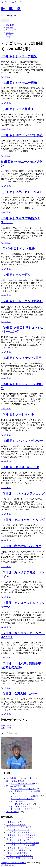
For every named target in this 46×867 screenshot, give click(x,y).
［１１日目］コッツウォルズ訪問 (20, 845)
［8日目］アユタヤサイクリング (23, 519)
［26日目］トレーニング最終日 (22, 301)
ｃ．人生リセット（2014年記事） (25, 796)
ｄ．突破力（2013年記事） (22, 799)
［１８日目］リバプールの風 (18, 827)
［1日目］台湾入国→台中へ (19, 693)
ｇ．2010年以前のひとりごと (23, 806)
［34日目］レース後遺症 (17, 108)
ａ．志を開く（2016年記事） (23, 789)
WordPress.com (7, 865)
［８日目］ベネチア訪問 (16, 853)
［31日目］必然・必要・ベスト (22, 192)
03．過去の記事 (13, 786)
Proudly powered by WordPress (13, 863)
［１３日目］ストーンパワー (18, 840)
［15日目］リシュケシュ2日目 (21, 357)
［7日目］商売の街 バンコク (21, 546)
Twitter (8, 35)
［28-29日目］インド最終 (18, 248)
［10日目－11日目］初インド (20, 467)
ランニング (11, 30)
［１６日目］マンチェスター (18, 832)
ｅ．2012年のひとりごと (21, 801)
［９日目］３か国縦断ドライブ (19, 850)
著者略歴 (10, 25)
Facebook (9, 33)
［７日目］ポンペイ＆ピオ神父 (19, 856)
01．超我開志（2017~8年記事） (19, 778)
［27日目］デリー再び (16, 274)
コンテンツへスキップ (11, 2)
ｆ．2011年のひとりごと (21, 804)
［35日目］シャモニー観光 (19, 82)
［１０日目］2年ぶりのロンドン (20, 848)
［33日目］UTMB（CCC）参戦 (22, 135)
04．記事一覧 (12, 812)
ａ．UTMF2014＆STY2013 (22, 783)
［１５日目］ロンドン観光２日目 (20, 835)
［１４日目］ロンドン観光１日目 (20, 837)
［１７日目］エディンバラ (17, 830)
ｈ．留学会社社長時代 (20, 809)
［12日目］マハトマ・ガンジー (22, 440)
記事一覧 (10, 27)
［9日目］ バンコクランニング (23, 493)
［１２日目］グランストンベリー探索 (22, 843)
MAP (8, 37)
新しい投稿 (6, 728)
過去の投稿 (6, 725)
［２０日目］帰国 (14, 822)
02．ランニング (13, 781)
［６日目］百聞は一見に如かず (19, 858)
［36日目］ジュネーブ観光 (19, 56)
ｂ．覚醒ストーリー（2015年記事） (26, 791)
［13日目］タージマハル (17, 414)
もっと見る (6, 77)
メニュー (5, 20)
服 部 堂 (11, 9)
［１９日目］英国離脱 (16, 825)
